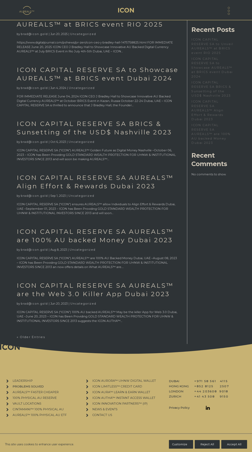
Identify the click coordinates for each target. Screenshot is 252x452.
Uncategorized (83, 34)
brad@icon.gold (34, 34)
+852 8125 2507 (211, 386)
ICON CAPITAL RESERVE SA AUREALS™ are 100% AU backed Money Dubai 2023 (211, 134)
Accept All (234, 444)
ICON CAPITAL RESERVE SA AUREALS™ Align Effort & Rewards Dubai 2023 (207, 110)
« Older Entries (31, 337)
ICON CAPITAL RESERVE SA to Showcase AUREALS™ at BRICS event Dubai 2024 (212, 67)
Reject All (207, 444)
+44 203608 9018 (211, 391)
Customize (179, 444)
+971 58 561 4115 (211, 381)
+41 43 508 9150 (211, 396)
